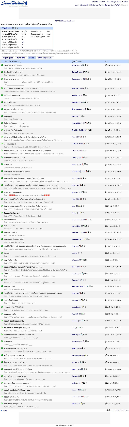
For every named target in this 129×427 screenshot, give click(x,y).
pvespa (74, 192)
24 (79, 404)
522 (77, 348)
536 (81, 72)
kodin (74, 383)
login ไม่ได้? (115, 5)
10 (77, 206)
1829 (83, 220)
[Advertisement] (64, 13)
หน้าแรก (95, 2)
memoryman (76, 355)
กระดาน (102, 2)
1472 (83, 79)
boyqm (74, 213)
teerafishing (76, 226)
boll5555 (75, 144)
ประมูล (113, 2)
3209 (78, 137)
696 (78, 151)
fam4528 (75, 314)
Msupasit (75, 300)
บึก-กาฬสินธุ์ (76, 171)
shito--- (74, 164)
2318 (79, 158)
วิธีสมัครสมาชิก (95, 5)
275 (80, 65)
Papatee (75, 280)
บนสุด (4, 410)
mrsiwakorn (76, 239)
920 (80, 89)
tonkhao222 (76, 232)
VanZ (4, 28)
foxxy (74, 328)
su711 (74, 362)
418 (78, 390)
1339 (79, 164)
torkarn (74, 397)
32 (80, 300)
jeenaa (74, 158)
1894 (83, 232)
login (76, 5)
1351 (80, 397)
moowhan (75, 307)
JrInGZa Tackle (78, 130)
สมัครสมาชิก (84, 5)
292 (9, 28)
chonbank (75, 342)
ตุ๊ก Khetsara (76, 109)
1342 (77, 185)
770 (83, 109)
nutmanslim (76, 220)
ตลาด (119, 2)
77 (80, 260)
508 (77, 116)
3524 (83, 171)
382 (23, 42)
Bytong (74, 376)
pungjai (74, 253)
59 (80, 314)
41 (85, 130)
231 (85, 286)
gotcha (74, 95)
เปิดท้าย (125, 2)
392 (80, 321)
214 (79, 274)
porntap (75, 274)
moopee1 (75, 102)
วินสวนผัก (75, 72)
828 (79, 95)
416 (79, 335)
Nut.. (73, 137)
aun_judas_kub (77, 286)
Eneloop (75, 321)
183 (79, 192)
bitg (73, 116)
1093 (78, 383)
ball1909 (75, 89)
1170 (83, 123)
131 (78, 362)
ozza (73, 206)
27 (82, 239)
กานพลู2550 (76, 123)
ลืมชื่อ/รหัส (106, 5)
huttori (74, 335)
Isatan (74, 390)
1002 (81, 144)
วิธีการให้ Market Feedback (64, 21)
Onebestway (76, 79)
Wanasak (75, 260)
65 (78, 328)
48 (83, 355)
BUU (73, 348)
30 (81, 307)
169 (80, 102)
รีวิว (108, 2)
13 (79, 376)
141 (79, 280)
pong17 (74, 369)
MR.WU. (75, 65)
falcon (74, 151)
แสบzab (74, 404)
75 (82, 226)
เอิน (73, 185)
